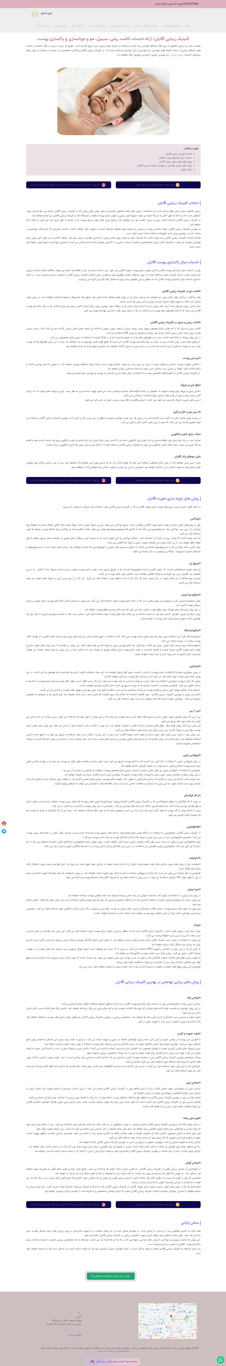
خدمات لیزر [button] (78, 26)
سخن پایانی (186, 169)
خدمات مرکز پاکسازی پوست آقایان (175, 158)
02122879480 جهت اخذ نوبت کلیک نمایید (176, 4)
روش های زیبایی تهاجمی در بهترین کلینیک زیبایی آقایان (165, 165)
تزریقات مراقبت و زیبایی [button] (146, 26)
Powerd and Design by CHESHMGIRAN (113, 1351)
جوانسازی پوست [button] (171, 26)
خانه (187, 26)
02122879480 (74, 1335)
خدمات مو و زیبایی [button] (119, 26)
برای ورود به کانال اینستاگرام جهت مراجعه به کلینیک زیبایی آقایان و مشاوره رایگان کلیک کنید (65, 184)
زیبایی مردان (177, 55)
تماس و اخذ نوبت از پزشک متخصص (111, 1276)
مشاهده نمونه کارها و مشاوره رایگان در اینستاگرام (116, 1361)
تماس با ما (43, 26)
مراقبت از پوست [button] (97, 26)
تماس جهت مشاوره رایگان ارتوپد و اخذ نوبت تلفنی (154, 184)
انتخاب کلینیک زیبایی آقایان (179, 154)
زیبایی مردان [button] (60, 26)
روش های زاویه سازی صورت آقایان (175, 162)
